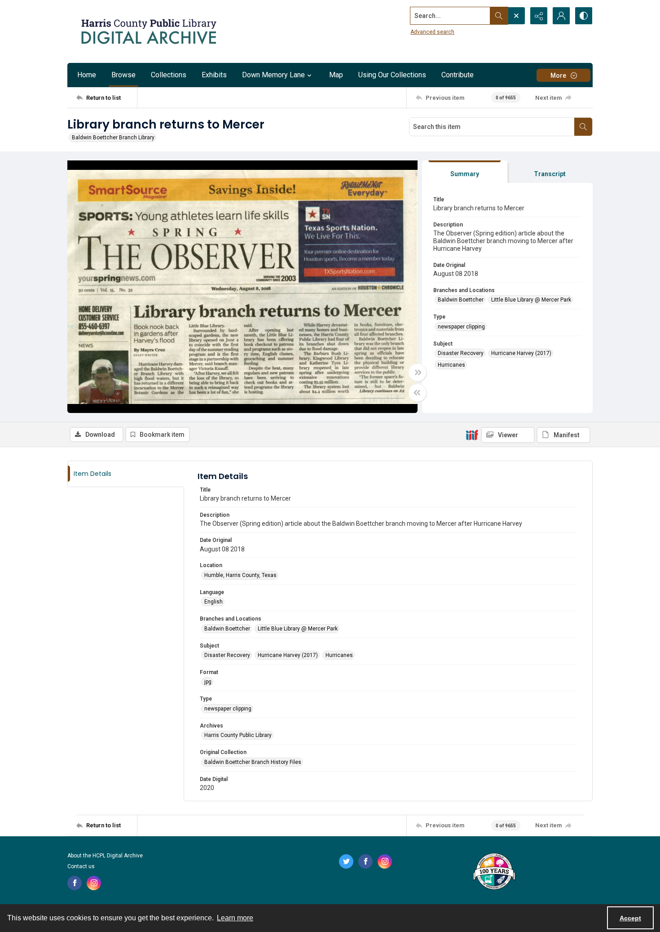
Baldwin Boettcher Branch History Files (252, 762)
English (213, 602)
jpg (207, 682)
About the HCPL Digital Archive (105, 855)
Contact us (81, 866)
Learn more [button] (235, 918)
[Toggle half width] (418, 393)
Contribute (457, 75)
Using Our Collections (392, 75)
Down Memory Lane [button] (273, 75)
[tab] (464, 171)
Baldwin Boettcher (461, 300)
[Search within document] (583, 127)
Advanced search (432, 32)
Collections (168, 75)
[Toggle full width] (418, 373)
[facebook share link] (74, 883)
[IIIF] (472, 434)
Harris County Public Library (238, 735)
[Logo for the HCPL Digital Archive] (148, 31)
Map (336, 75)
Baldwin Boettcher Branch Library (113, 137)
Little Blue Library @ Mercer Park (531, 300)
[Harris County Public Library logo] (494, 872)
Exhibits (214, 75)
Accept (630, 918)
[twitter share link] (346, 861)
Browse (123, 75)
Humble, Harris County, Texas (240, 575)
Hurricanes (451, 365)
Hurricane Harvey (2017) (521, 353)
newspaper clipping (461, 327)
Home (86, 75)
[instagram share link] (94, 883)
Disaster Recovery (461, 353)
